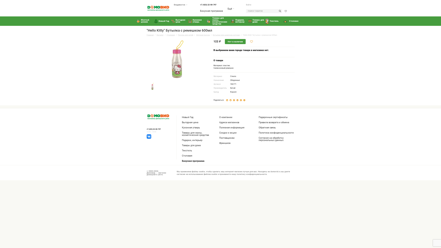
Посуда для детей (185, 35)
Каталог (160, 35)
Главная (150, 35)
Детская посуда (203, 35)
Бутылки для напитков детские (226, 35)
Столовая (171, 35)
